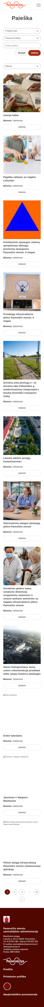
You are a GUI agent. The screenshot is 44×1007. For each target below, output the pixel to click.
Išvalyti (21, 53)
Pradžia (8, 969)
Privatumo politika (14, 976)
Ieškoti (34, 53)
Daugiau (22, 127)
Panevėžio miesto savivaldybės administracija (20, 930)
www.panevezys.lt (11, 947)
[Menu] (37, 5)
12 (37, 892)
